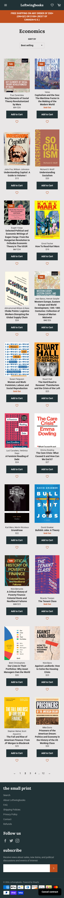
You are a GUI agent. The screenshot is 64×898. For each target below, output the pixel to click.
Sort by (32, 39)
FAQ (5, 805)
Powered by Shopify (31, 882)
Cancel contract (50, 891)
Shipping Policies (11, 809)
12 (43, 773)
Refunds (7, 824)
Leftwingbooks (32, 5)
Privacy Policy (10, 814)
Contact (7, 819)
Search (6, 795)
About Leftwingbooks (14, 800)
